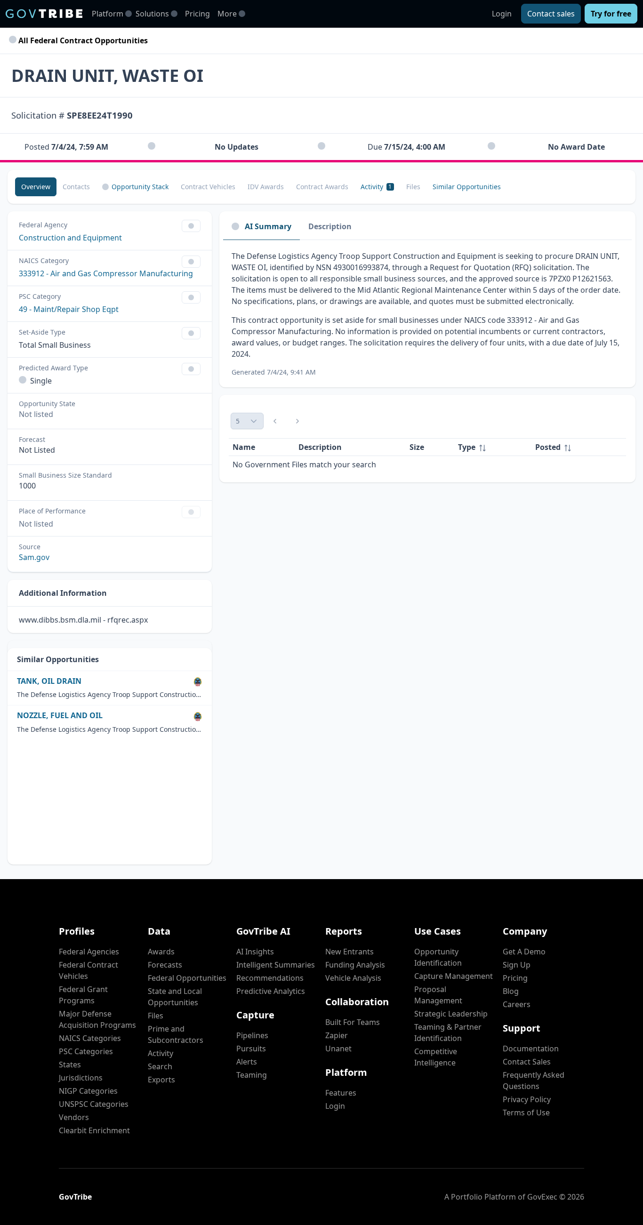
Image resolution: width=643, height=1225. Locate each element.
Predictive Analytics (270, 991)
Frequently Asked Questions (533, 1080)
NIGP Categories (88, 1091)
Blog (511, 991)
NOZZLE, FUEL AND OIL (60, 715)
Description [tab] (330, 226)
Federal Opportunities (187, 978)
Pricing (197, 13)
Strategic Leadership (451, 1014)
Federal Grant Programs (83, 995)
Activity (160, 1053)
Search (160, 1066)
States (70, 1064)
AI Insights (255, 951)
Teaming (251, 1075)
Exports (161, 1079)
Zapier (336, 1035)
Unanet (338, 1048)
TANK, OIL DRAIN (49, 681)
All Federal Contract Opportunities (82, 40)
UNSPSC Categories (94, 1104)
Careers (516, 1004)
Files (155, 1015)
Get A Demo (524, 951)
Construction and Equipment (70, 237)
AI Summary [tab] (268, 226)
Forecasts (165, 965)
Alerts (246, 1062)
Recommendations (270, 978)
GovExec (542, 1197)
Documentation (531, 1048)
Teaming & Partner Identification (448, 1032)
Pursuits (251, 1048)
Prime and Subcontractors (175, 1034)
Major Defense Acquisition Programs (97, 1019)
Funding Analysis (355, 965)
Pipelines (252, 1035)
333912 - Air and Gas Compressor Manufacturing (106, 273)
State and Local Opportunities (175, 997)
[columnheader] (492, 447)
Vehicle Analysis (353, 978)
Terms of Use (526, 1112)
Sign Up (516, 965)
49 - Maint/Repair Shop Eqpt (69, 309)
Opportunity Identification (438, 957)
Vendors (74, 1117)
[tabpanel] (427, 313)
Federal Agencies (89, 951)
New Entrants (349, 951)
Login (502, 13)
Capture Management (453, 976)
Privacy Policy (527, 1099)
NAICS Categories (90, 1038)
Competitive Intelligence (435, 1057)
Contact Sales (527, 1062)
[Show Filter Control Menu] (191, 226)
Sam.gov (34, 557)
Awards (161, 951)
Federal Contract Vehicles (88, 970)
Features (340, 1093)
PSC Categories (86, 1051)
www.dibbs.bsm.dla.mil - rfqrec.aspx (83, 620)
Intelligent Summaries (275, 965)
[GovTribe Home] (44, 13)
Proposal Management (438, 995)
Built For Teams (352, 1022)
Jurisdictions (81, 1078)
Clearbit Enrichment (94, 1130)
